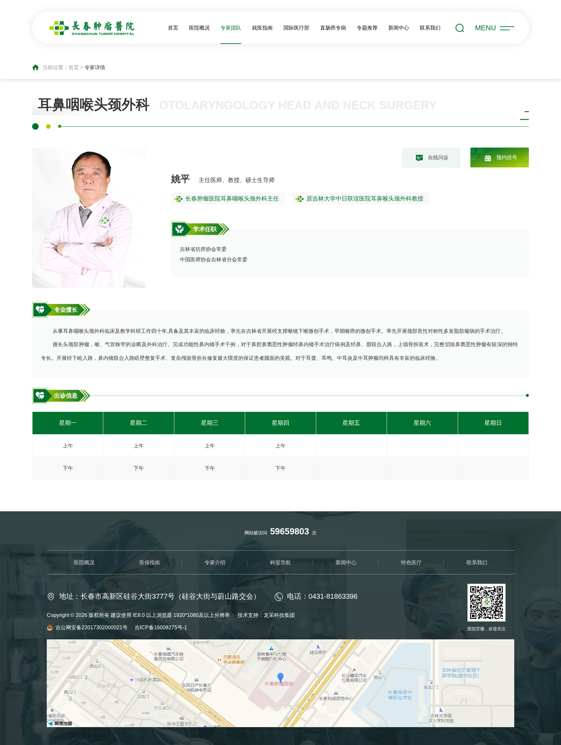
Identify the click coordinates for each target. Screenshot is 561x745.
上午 (68, 446)
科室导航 (280, 562)
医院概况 (199, 28)
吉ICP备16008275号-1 (161, 627)
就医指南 (262, 28)
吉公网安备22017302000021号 (92, 627)
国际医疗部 (296, 28)
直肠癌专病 (333, 28)
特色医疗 (411, 562)
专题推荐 (367, 28)
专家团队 (230, 28)
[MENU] (507, 29)
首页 (173, 28)
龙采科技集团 (279, 615)
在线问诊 (438, 157)
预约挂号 (506, 157)
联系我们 (430, 28)
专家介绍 (215, 562)
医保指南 (149, 562)
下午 (68, 468)
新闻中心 (398, 28)
